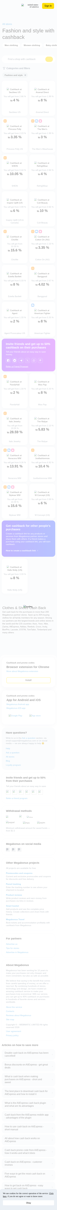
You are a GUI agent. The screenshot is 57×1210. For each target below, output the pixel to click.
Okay (28, 1203)
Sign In (48, 6)
